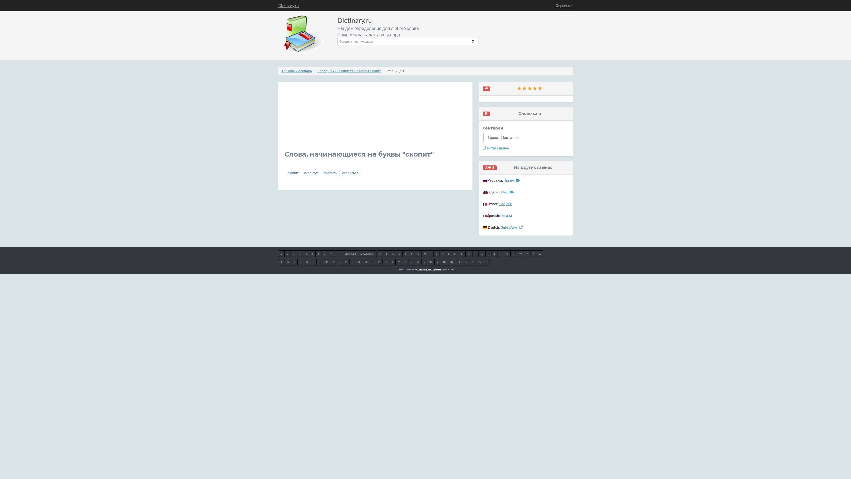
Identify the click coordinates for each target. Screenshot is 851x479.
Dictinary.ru (288, 5)
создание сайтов (429, 269)
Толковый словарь (296, 71)
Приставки (349, 253)
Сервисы (563, 5)
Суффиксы (367, 253)
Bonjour (505, 204)
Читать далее (497, 148)
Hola (504, 215)
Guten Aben (509, 227)
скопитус (311, 173)
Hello (505, 192)
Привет (510, 180)
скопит (293, 173)
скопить (330, 173)
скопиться (350, 173)
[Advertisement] (375, 119)
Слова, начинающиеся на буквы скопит (349, 71)
